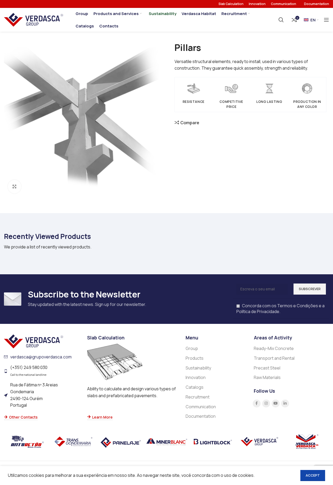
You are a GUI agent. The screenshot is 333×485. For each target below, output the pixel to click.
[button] (132, 417)
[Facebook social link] (257, 403)
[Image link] (33, 341)
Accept (313, 475)
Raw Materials (267, 377)
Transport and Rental (274, 358)
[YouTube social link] (276, 403)
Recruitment (198, 397)
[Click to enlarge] (14, 186)
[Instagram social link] (266, 403)
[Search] (281, 20)
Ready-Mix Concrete (274, 348)
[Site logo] (33, 19)
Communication (201, 407)
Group (192, 348)
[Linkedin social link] (285, 403)
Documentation (201, 416)
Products (194, 358)
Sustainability (198, 368)
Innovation (196, 377)
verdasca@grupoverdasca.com (41, 357)
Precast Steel (267, 368)
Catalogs (194, 387)
